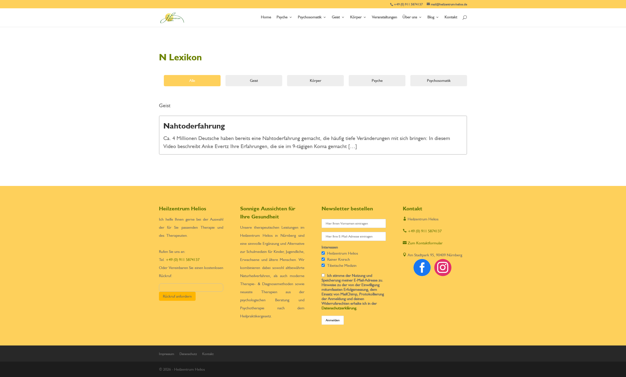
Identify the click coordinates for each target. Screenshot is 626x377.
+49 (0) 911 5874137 (183, 259)
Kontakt (451, 17)
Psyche (282, 17)
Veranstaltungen (384, 17)
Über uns (409, 17)
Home (266, 17)
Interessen (330, 247)
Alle (192, 80)
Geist (336, 17)
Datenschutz (188, 354)
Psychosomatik (310, 17)
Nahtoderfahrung (194, 125)
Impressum (166, 354)
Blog (430, 17)
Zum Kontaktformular (423, 243)
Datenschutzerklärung (339, 308)
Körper (356, 17)
